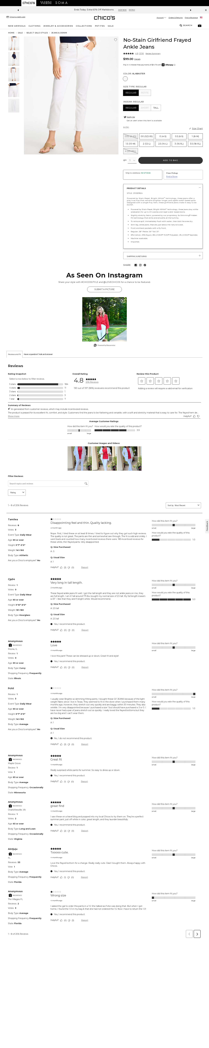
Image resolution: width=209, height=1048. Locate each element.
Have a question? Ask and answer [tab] (38, 354)
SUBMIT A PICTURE (104, 289)
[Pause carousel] (206, 10)
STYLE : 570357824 (135, 193)
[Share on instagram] (140, 265)
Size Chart (197, 128)
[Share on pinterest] (145, 265)
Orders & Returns (175, 17)
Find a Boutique (191, 17)
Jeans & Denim (59, 33)
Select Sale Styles (37, 33)
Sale (20, 33)
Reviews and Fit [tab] (14, 354)
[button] (199, 25)
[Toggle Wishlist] (115, 40)
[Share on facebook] (136, 265)
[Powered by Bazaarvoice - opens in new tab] (104, 345)
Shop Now (122, 10)
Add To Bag (170, 160)
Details (137, 59)
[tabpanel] (104, 648)
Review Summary (153, 53)
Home (11, 33)
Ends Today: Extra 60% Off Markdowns (94, 10)
